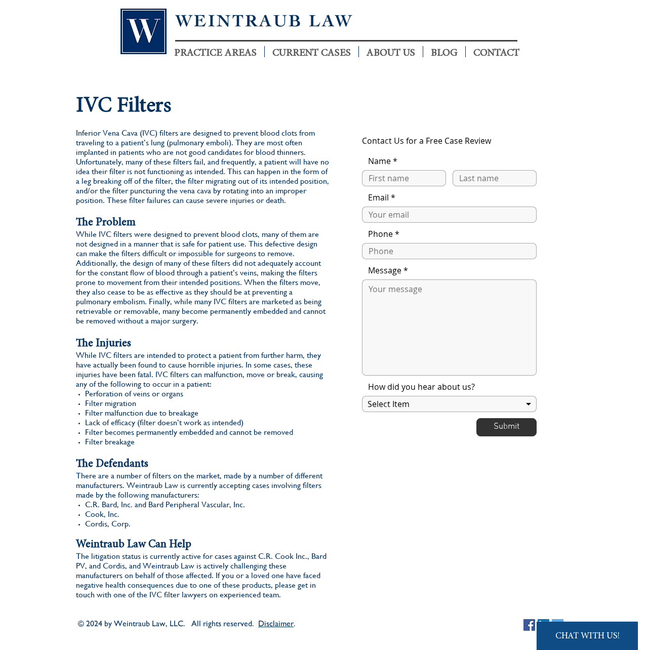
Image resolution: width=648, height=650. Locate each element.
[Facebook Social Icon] (529, 625)
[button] (311, 51)
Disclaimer (276, 623)
